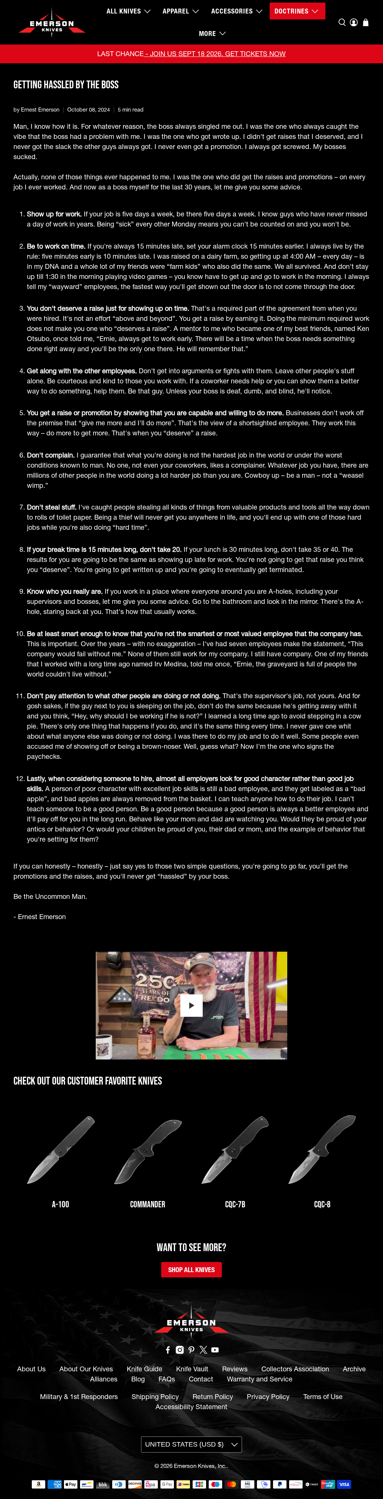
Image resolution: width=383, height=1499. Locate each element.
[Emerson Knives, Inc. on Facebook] (168, 1351)
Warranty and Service (259, 1379)
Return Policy (213, 1396)
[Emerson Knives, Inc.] (52, 22)
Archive (354, 1369)
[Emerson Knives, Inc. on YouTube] (215, 1351)
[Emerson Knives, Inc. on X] (203, 1351)
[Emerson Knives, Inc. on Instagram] (180, 1351)
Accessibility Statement (191, 1406)
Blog (138, 1379)
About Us (31, 1369)
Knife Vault (192, 1369)
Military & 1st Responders (79, 1396)
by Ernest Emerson (36, 109)
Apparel (176, 11)
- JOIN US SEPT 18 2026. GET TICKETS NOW (215, 53)
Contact (201, 1379)
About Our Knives (86, 1369)
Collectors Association (295, 1369)
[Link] (61, 1150)
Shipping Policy (155, 1396)
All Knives (124, 11)
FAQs (167, 1379)
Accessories (232, 11)
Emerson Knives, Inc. (200, 1465)
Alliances (103, 1379)
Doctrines (292, 11)
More (207, 33)
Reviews (235, 1369)
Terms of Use (323, 1396)
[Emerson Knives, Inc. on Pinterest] (191, 1351)
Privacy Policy (268, 1396)
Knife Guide (144, 1369)
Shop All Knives (191, 1269)
